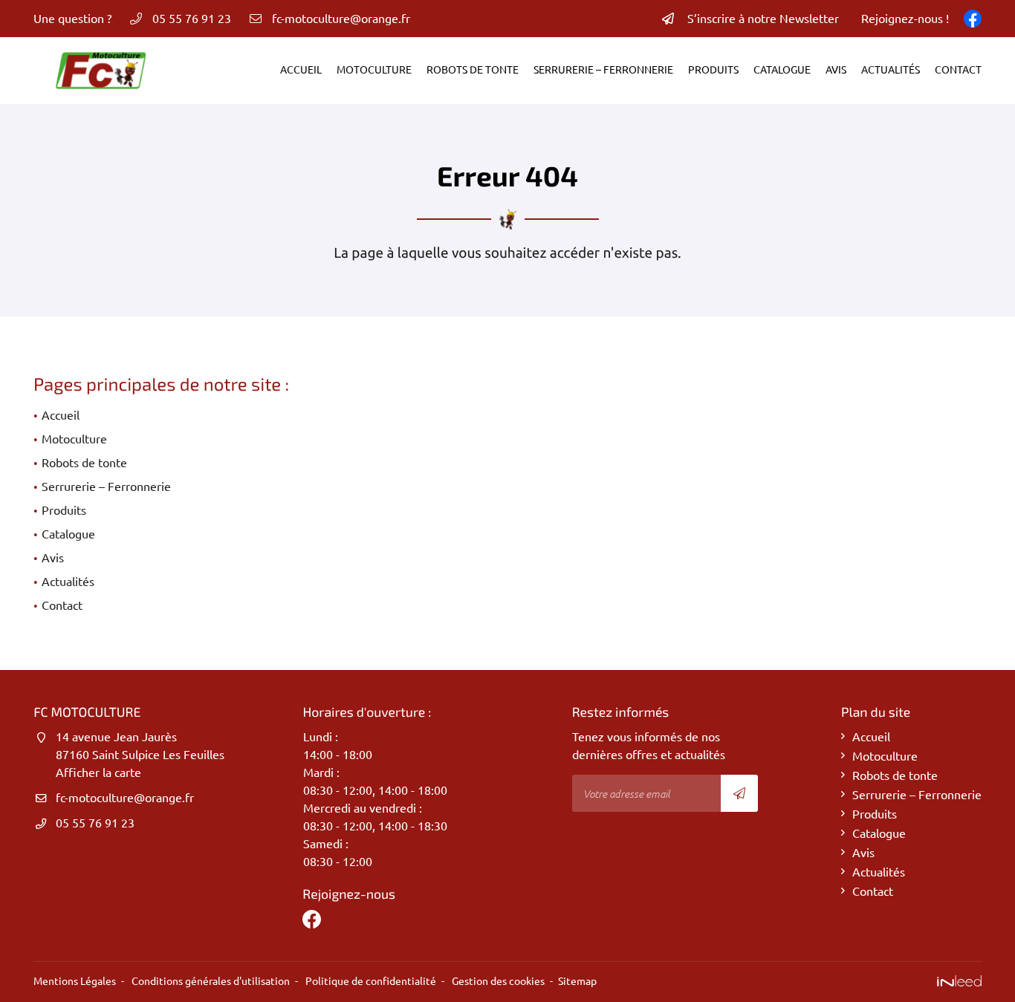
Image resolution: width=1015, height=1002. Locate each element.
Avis (836, 70)
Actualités (890, 70)
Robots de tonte (473, 70)
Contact (958, 70)
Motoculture (374, 70)
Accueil (301, 70)
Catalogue (782, 70)
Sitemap (577, 981)
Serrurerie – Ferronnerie (603, 70)
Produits (713, 70)
